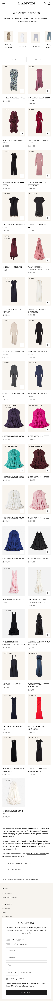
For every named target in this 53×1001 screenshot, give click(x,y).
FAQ (4, 912)
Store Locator (7, 893)
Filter (13, 60)
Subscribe (26, 992)
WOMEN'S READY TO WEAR (16, 879)
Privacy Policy (28, 986)
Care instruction (8, 916)
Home (4, 879)
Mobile (21, 979)
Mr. (23, 939)
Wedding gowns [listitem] (15, 869)
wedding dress (10, 856)
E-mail (11, 979)
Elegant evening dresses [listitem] (20, 863)
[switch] (8, 940)
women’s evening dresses (36, 854)
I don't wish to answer (19, 944)
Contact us (6, 909)
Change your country (9, 897)
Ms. (13, 939)
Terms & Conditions (13, 986)
